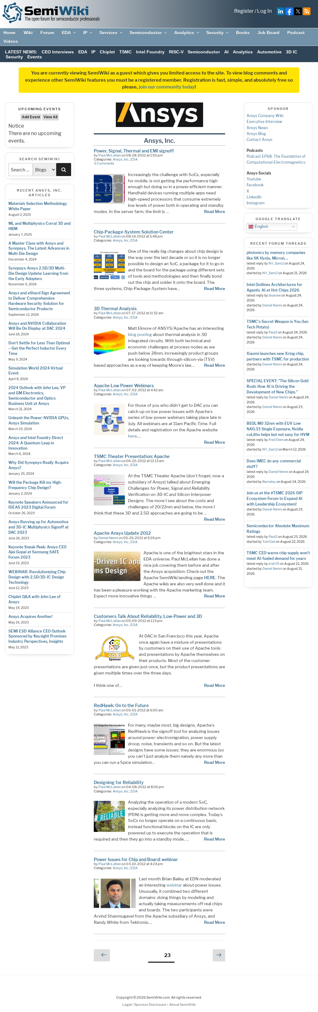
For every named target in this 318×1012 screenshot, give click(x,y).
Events (34, 56)
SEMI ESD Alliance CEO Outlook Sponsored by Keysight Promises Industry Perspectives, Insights (37, 636)
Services (108, 32)
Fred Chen (276, 440)
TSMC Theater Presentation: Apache (132, 456)
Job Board (268, 32)
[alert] (39, 133)
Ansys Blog (256, 133)
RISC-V (176, 51)
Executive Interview (264, 121)
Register (244, 11)
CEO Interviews (58, 51)
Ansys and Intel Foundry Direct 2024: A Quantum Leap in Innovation (35, 443)
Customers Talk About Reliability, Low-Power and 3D (148, 616)
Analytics (184, 32)
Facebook (255, 185)
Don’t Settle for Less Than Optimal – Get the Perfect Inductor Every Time (39, 348)
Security (215, 32)
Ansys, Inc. (121, 159)
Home (9, 32)
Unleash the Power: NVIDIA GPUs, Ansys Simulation (38, 420)
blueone (275, 295)
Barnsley (269, 482)
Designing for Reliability (119, 782)
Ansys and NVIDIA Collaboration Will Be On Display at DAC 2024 (37, 326)
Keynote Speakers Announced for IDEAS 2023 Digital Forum (38, 505)
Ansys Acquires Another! (30, 616)
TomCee (268, 542)
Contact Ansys (259, 139)
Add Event (31, 117)
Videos (10, 41)
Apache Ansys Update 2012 (122, 533)
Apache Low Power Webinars (124, 385)
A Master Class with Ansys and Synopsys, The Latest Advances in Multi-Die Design (38, 248)
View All (50, 117)
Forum (47, 32)
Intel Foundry (150, 51)
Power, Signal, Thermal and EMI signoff (134, 150)
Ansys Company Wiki (265, 115)
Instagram (256, 203)
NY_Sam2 (276, 263)
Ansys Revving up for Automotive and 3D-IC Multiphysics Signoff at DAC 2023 (38, 527)
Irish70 (274, 564)
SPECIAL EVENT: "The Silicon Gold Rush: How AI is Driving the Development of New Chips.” (277, 386)
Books (243, 32)
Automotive (269, 51)
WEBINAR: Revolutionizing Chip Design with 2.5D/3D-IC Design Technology (37, 577)
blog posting (140, 334)
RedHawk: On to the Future (121, 705)
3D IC (291, 51)
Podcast (296, 32)
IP (85, 32)
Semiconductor (145, 32)
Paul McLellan (109, 155)
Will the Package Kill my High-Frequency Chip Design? (35, 485)
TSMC (125, 51)
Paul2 (273, 332)
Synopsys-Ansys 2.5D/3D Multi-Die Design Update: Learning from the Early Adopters (38, 273)
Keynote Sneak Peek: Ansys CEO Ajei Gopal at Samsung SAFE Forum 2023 (37, 552)
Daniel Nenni (108, 538)
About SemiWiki (182, 1004)
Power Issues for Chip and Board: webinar (136, 859)
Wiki (28, 32)
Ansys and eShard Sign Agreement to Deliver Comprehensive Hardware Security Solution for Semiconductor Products (39, 301)
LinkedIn (254, 197)
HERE (210, 577)
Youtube (254, 179)
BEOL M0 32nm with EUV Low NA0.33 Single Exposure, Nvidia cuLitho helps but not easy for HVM (278, 429)
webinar (174, 885)
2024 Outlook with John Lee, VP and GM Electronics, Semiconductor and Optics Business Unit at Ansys (37, 395)
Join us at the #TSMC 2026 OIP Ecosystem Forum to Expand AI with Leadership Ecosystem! (274, 498)
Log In (264, 11)
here (132, 435)
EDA (66, 32)
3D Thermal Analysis (115, 308)
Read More (214, 211)
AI (226, 51)
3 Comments (104, 163)
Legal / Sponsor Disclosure (144, 1004)
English (260, 226)
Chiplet (107, 51)
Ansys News (257, 127)
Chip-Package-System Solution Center (134, 231)
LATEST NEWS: (21, 51)
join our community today (167, 87)
